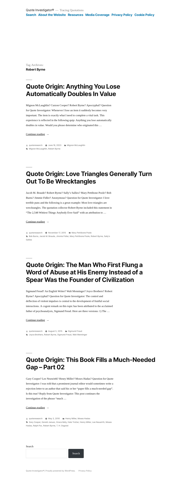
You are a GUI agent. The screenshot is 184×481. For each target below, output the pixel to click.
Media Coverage (97, 15)
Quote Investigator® (40, 10)
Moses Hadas (84, 418)
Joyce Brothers (36, 334)
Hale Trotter (73, 422)
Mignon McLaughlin (76, 145)
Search (31, 15)
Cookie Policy (144, 15)
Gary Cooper (35, 422)
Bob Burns (33, 236)
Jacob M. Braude (47, 236)
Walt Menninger (80, 334)
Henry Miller (70, 418)
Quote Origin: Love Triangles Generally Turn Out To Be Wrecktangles (89, 177)
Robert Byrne (54, 149)
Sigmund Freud (75, 331)
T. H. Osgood (62, 425)
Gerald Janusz (48, 422)
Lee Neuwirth (98, 422)
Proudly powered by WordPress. (60, 471)
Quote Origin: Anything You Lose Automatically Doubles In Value (73, 90)
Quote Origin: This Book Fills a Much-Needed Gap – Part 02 (90, 363)
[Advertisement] (92, 35)
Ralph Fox (37, 425)
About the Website (52, 15)
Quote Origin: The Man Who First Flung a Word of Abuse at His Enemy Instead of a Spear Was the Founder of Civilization (84, 272)
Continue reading (37, 134)
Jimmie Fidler (62, 236)
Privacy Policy (122, 15)
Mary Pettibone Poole (81, 233)
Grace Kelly (61, 422)
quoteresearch (35, 145)
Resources (75, 15)
